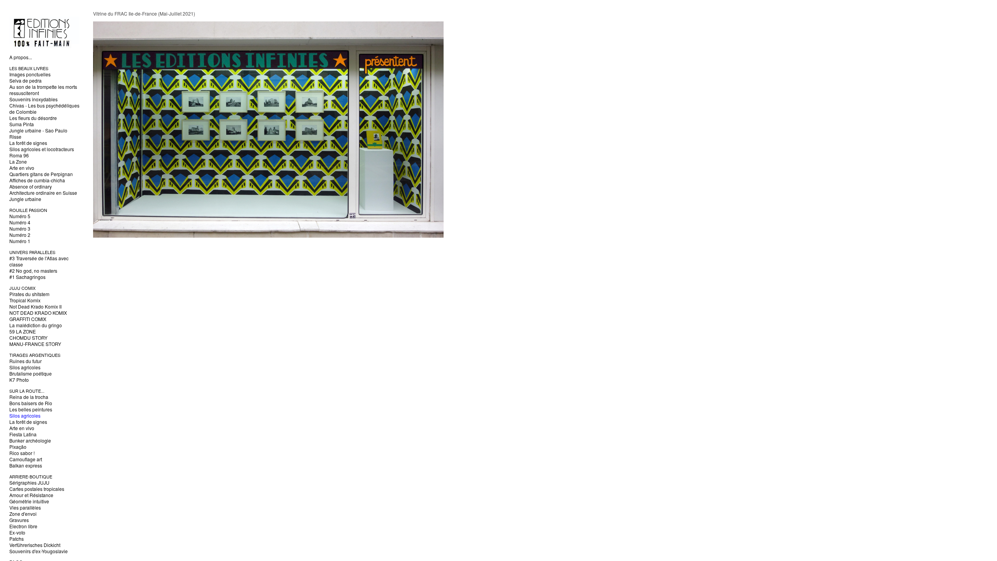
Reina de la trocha (28, 396)
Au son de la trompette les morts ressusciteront (43, 89)
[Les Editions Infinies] (44, 46)
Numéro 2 (19, 234)
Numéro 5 (19, 216)
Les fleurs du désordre (33, 118)
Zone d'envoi (23, 513)
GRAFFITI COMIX (27, 319)
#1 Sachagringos (27, 276)
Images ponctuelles (30, 74)
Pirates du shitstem (29, 294)
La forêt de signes (28, 142)
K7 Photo (19, 379)
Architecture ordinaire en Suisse (43, 192)
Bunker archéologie (30, 440)
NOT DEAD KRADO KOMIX (38, 312)
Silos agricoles (25, 367)
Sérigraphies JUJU (29, 482)
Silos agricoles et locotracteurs (41, 149)
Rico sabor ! (22, 453)
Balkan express (25, 465)
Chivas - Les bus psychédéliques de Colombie (44, 108)
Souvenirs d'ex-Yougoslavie (38, 551)
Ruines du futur (25, 361)
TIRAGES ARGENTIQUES (34, 355)
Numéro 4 (19, 222)
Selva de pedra (25, 80)
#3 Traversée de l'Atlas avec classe (39, 261)
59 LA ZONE (22, 331)
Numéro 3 (19, 228)
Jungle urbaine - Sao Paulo (38, 130)
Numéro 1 (19, 241)
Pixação (17, 446)
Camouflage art (25, 459)
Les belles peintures (30, 409)
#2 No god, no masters (33, 270)
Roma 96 (19, 155)
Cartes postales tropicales (36, 488)
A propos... (20, 57)
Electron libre (23, 526)
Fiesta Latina (23, 434)
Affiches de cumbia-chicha (37, 180)
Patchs (16, 538)
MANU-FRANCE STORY (35, 343)
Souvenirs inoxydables (33, 99)
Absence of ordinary (30, 186)
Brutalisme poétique (30, 373)
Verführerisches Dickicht (34, 545)
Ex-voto (17, 532)
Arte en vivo (21, 167)
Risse (15, 136)
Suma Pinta (21, 124)
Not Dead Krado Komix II (35, 306)
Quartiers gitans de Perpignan (41, 174)
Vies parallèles (25, 507)
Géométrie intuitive (29, 501)
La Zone (18, 161)
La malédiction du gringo (35, 325)
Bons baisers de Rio (30, 403)
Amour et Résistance (31, 495)
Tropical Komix (25, 300)
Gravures (19, 520)
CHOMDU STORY (28, 337)
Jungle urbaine (25, 199)
